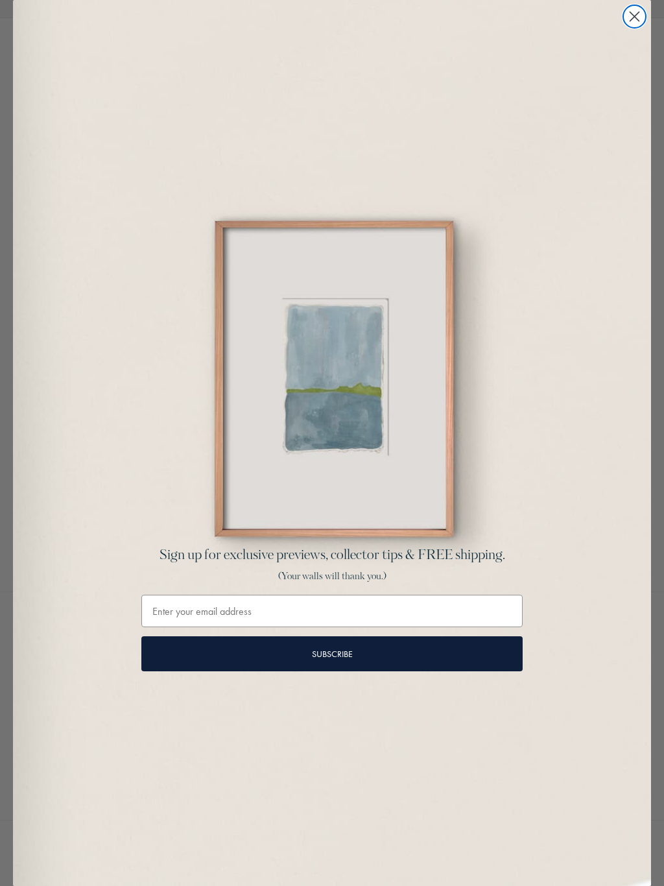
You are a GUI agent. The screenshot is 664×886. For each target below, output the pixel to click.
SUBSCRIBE (332, 654)
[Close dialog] (634, 16)
